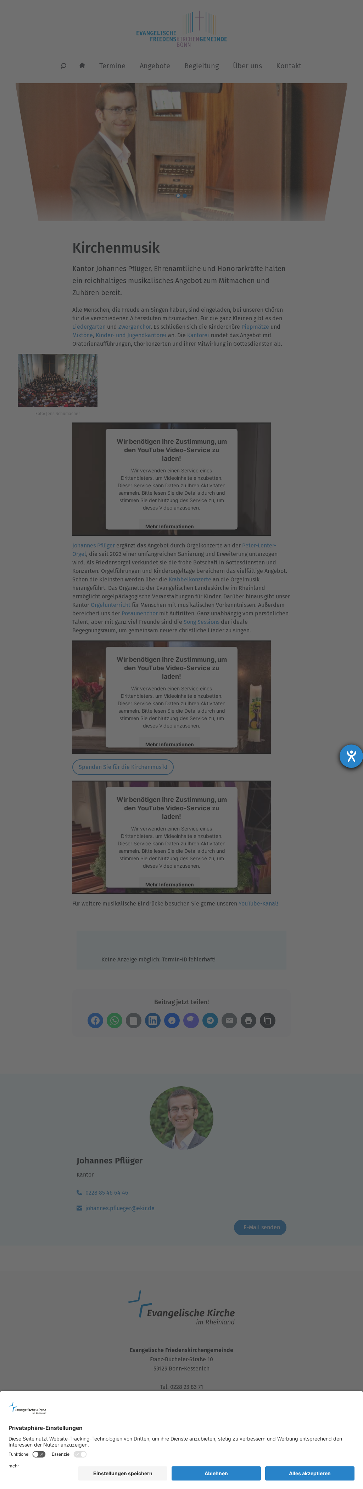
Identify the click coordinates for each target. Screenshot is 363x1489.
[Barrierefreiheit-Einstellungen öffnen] (351, 756)
